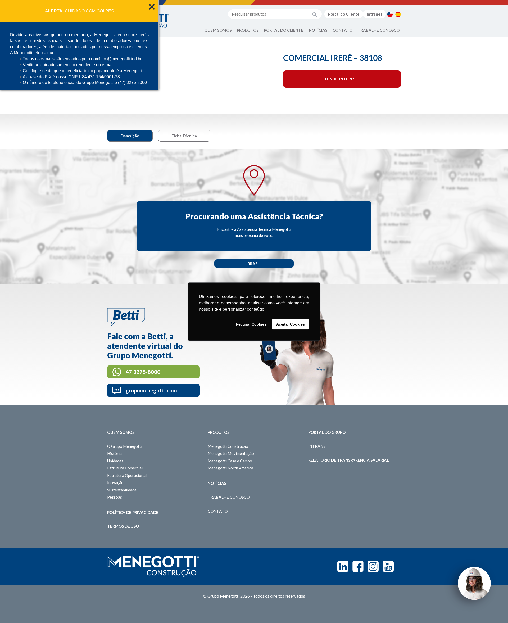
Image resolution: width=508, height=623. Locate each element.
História (114, 453)
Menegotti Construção (228, 446)
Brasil (254, 263)
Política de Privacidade (132, 512)
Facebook (358, 566)
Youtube (388, 566)
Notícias (318, 30)
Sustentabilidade (122, 489)
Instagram (373, 566)
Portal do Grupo (327, 432)
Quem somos (120, 432)
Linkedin (342, 566)
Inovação (115, 482)
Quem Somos (218, 30)
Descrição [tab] (130, 135)
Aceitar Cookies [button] (290, 324)
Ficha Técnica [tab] (184, 135)
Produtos (247, 30)
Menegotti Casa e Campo (230, 460)
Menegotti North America (230, 468)
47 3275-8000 (143, 372)
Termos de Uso (123, 526)
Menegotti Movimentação (231, 453)
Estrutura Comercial (125, 468)
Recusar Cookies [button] (251, 324)
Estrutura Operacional (127, 475)
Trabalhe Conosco (379, 30)
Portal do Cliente (344, 14)
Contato (342, 30)
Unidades (115, 460)
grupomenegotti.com (151, 390)
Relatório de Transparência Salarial (348, 460)
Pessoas (114, 497)
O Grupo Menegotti (124, 446)
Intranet (374, 14)
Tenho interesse (342, 78)
